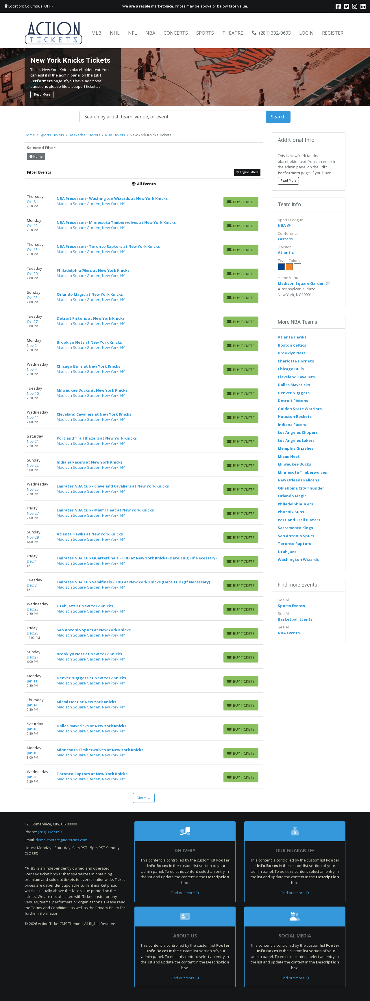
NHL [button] (115, 33)
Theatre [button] (232, 33)
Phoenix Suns (291, 511)
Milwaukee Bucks (294, 464)
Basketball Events (295, 619)
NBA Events (289, 632)
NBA (282, 225)
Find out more (183, 892)
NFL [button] (132, 33)
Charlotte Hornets (296, 361)
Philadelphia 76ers (295, 504)
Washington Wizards (298, 559)
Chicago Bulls (291, 368)
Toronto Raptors (294, 543)
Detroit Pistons (293, 400)
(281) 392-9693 (274, 33)
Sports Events (291, 605)
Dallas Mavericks (294, 384)
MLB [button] (96, 33)
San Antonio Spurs (296, 535)
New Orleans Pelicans (298, 480)
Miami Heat (289, 456)
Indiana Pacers (292, 424)
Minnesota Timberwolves (302, 472)
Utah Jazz (287, 551)
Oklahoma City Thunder (301, 488)
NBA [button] (150, 33)
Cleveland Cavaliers (296, 376)
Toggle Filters (248, 172)
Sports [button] (205, 33)
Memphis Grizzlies (295, 448)
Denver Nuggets (294, 392)
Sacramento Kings (295, 527)
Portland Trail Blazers (299, 519)
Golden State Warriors (300, 408)
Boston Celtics (292, 345)
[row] (144, 201)
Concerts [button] (176, 33)
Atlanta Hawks (292, 337)
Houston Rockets (295, 416)
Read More (42, 94)
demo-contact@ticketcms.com (61, 839)
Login (306, 33)
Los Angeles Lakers (296, 440)
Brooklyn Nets (292, 353)
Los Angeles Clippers (298, 432)
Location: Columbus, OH (29, 6)
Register (332, 33)
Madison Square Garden (301, 283)
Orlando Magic (292, 495)
